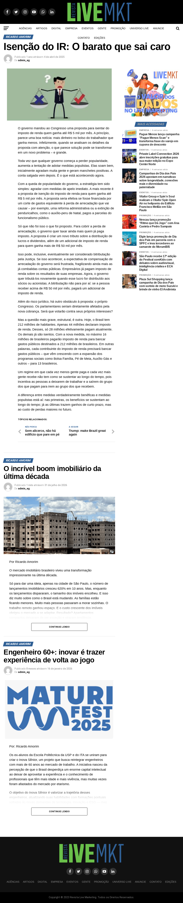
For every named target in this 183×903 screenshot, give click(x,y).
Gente (102, 28)
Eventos (87, 28)
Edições (99, 37)
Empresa (71, 28)
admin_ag (24, 60)
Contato (84, 37)
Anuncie (158, 28)
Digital (56, 28)
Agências (25, 28)
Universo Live (139, 28)
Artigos (41, 28)
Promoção (118, 28)
